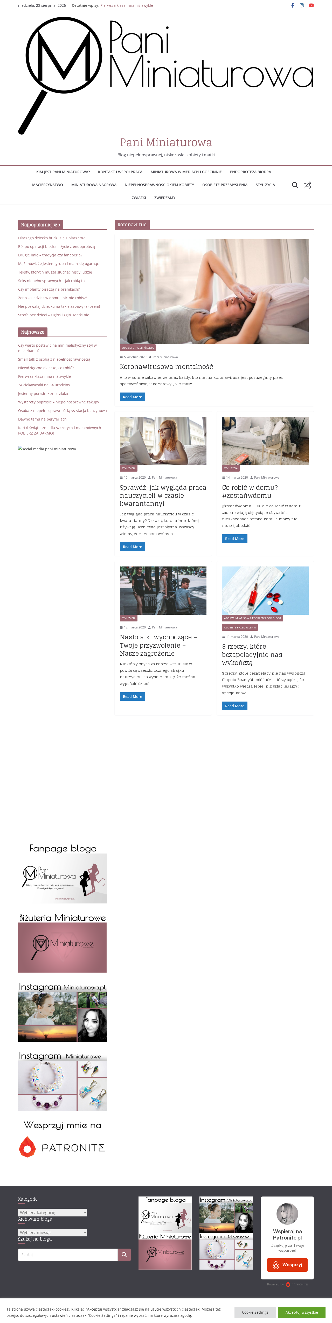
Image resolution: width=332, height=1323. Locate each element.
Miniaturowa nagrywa (93, 184)
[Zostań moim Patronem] (62, 1122)
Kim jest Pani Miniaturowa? (63, 171)
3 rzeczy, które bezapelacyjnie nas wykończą (252, 654)
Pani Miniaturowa (166, 142)
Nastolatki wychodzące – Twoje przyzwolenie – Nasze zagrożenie (158, 645)
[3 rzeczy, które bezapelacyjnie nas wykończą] (265, 590)
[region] (166, 1310)
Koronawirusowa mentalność (166, 366)
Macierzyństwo (47, 184)
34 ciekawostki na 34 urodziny (44, 384)
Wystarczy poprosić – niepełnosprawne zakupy (58, 402)
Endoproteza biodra (250, 171)
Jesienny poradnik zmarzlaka (43, 393)
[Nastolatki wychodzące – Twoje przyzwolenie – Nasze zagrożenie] (163, 590)
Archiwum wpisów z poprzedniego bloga (252, 618)
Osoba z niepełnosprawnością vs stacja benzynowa (62, 410)
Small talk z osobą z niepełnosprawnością (54, 359)
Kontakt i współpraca (120, 171)
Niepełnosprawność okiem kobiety (159, 184)
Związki (139, 197)
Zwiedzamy (164, 197)
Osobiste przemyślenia (224, 184)
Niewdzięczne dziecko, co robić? (46, 367)
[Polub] (62, 846)
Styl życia (265, 184)
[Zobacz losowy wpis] (307, 185)
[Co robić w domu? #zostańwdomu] (265, 441)
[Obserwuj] (62, 984)
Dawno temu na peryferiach (42, 419)
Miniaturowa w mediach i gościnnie (186, 171)
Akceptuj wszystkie (302, 1312)
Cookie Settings (255, 1312)
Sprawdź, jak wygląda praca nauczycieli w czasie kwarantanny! (163, 495)
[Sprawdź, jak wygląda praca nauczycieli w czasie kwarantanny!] (163, 441)
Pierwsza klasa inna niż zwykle (126, 5)
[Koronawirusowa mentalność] (214, 291)
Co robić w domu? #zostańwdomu (250, 491)
